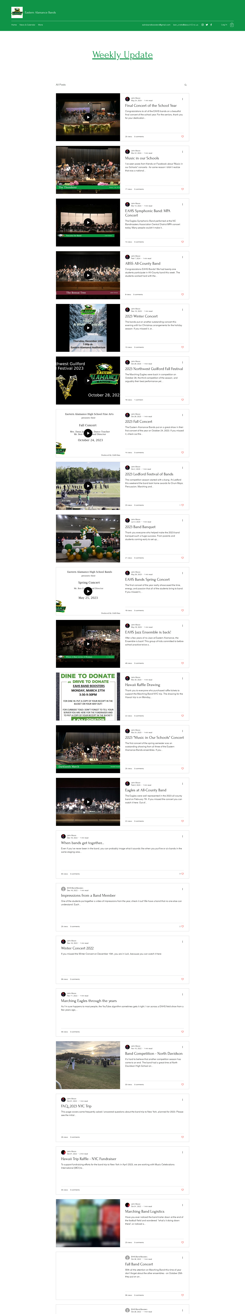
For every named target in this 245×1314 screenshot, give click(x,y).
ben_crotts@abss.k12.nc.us (185, 24)
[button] (232, 25)
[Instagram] (202, 24)
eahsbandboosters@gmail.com (156, 24)
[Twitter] (206, 24)
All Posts (61, 84)
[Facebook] (211, 24)
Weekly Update (122, 54)
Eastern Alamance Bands (40, 12)
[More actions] (183, 99)
